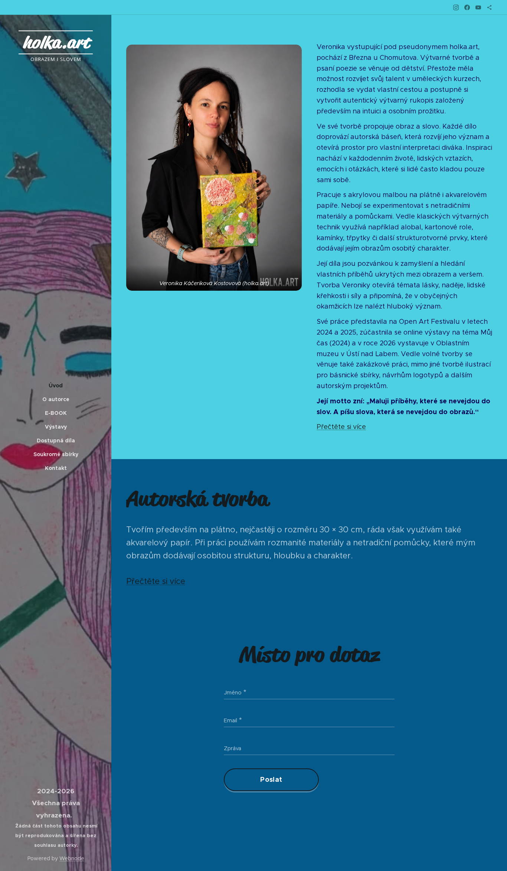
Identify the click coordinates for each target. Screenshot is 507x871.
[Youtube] (478, 7)
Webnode (71, 858)
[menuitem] (55, 385)
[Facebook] (467, 7)
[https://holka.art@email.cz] (489, 7)
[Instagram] (456, 7)
